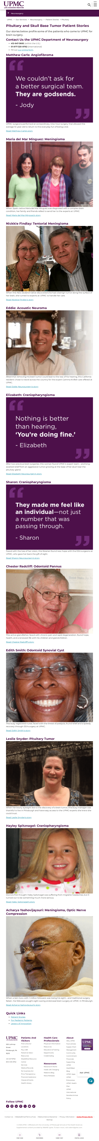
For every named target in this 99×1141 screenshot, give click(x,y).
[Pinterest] (20, 1106)
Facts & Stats (71, 1044)
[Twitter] (25, 1106)
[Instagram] (12, 1106)
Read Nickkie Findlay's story (19, 300)
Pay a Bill (24, 1050)
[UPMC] (14, 4)
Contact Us (9, 1117)
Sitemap (49, 1120)
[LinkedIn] (16, 1106)
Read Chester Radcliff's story (20, 642)
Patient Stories (18, 1017)
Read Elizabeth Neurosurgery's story (24, 474)
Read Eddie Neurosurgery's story (22, 387)
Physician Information (52, 1044)
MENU (95, 1)
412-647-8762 (11, 1059)
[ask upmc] (91, 1081)
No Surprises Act (27, 1071)
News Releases (49, 1076)
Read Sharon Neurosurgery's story (23, 558)
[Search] (89, 5)
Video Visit (59, 1138)
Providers (39, 1138)
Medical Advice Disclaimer (47, 1117)
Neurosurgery (17, 13)
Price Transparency (28, 1074)
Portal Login (79, 1138)
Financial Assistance (28, 1077)
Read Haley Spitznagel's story (20, 902)
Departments (49, 1053)
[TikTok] (33, 1106)
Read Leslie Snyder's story (19, 817)
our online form (25, 50)
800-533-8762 (11, 1062)
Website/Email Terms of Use (25, 1117)
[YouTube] (29, 1106)
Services (24, 1065)
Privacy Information (67, 1117)
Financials (70, 1059)
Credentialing (49, 1056)
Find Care (20, 1138)
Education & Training (51, 1050)
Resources (48, 1047)
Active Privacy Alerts (85, 1117)
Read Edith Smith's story (18, 730)
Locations (24, 1047)
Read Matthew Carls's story (19, 131)
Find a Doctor (26, 1044)
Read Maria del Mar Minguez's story (23, 215)
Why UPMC (70, 1041)
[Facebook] (7, 1106)
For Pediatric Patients (21, 1020)
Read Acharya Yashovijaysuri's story (23, 1005)
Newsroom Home (50, 1067)
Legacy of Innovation (21, 1023)
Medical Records (27, 1068)
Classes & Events (27, 1080)
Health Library (26, 1083)
